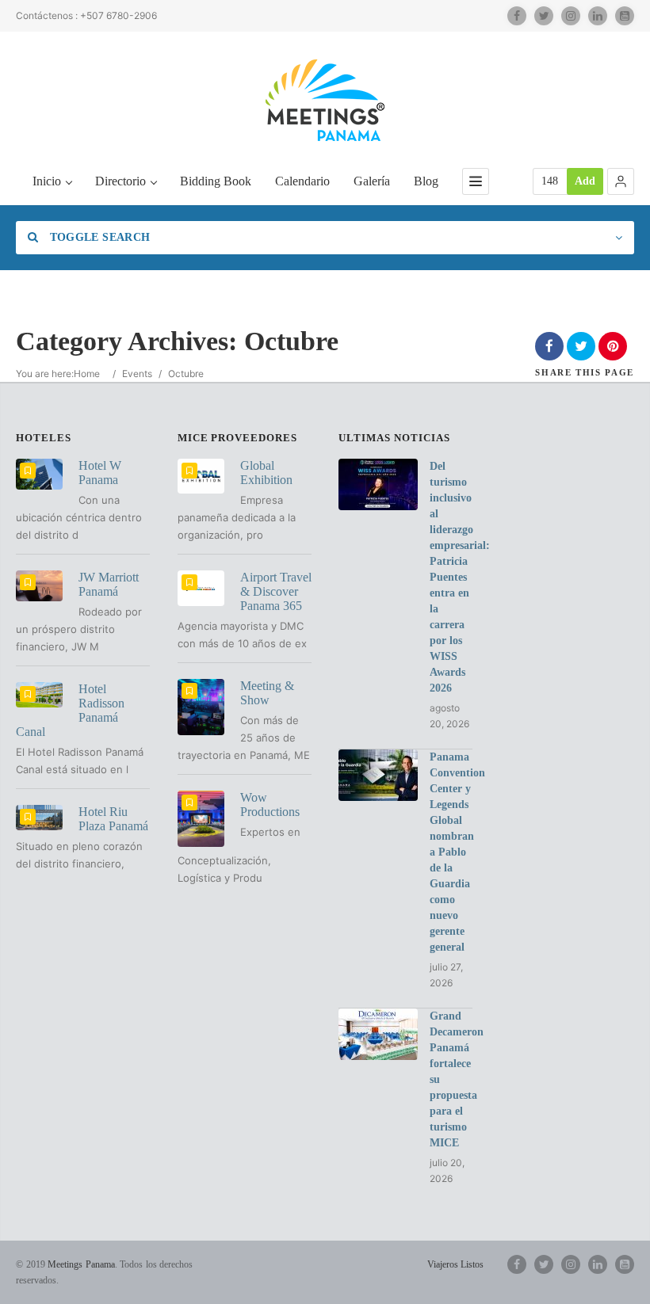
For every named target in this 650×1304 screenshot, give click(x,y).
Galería (372, 181)
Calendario (302, 181)
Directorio (120, 181)
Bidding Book (215, 181)
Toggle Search (98, 237)
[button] (620, 181)
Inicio (46, 181)
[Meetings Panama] (325, 100)
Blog (426, 181)
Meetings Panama (81, 1264)
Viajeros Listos (455, 1264)
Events (137, 373)
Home (87, 373)
